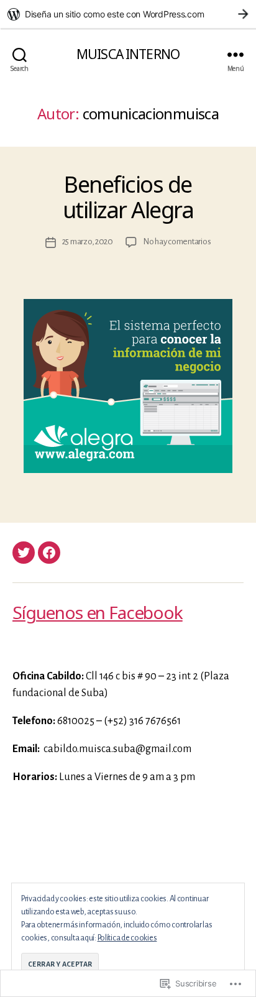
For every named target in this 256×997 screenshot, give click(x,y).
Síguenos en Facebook (97, 612)
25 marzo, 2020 (87, 241)
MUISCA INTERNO (128, 54)
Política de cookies (127, 938)
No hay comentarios (177, 241)
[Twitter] (23, 552)
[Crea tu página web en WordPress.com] (128, 14)
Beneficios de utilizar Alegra (128, 197)
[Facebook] (49, 552)
